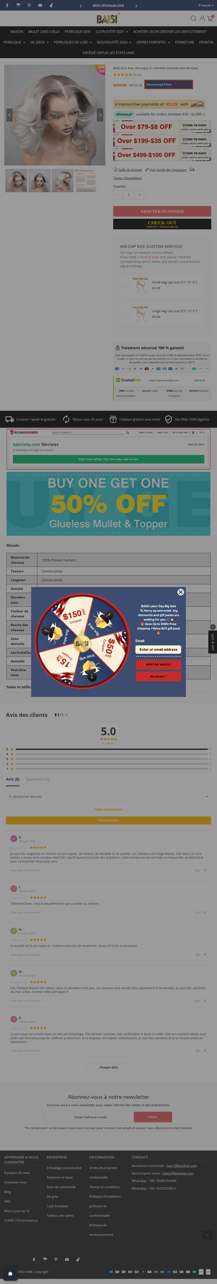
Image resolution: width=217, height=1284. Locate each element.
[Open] (10, 1273)
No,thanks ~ (158, 676)
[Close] (181, 592)
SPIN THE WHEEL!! (158, 664)
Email (139, 641)
